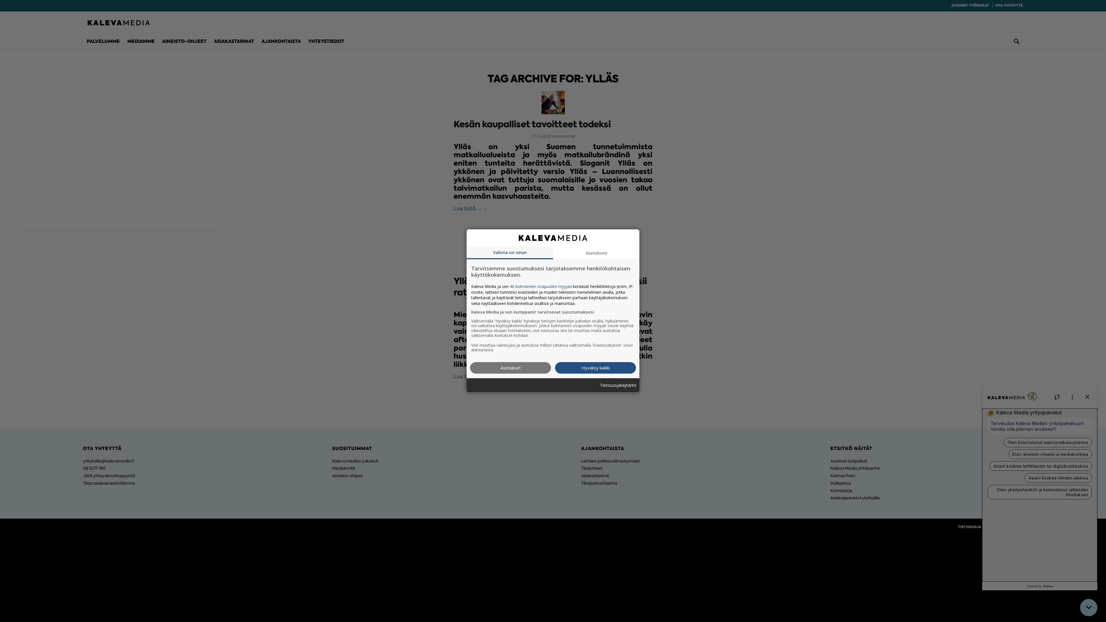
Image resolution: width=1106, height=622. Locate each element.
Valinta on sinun (510, 252)
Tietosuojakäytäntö (618, 385)
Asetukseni (596, 253)
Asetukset (511, 368)
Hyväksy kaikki (596, 368)
